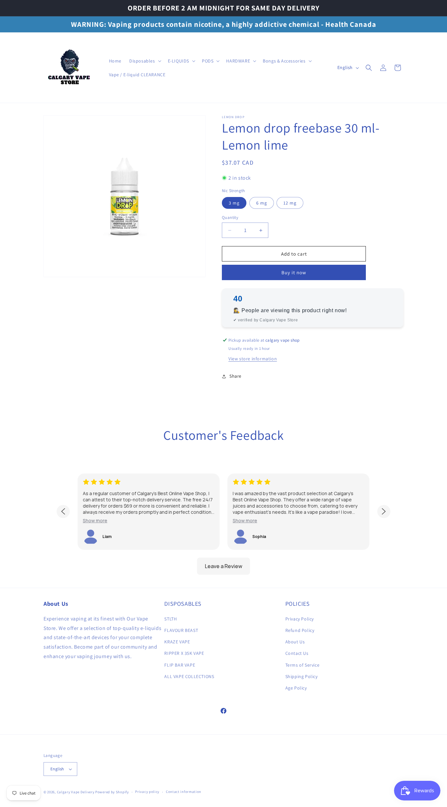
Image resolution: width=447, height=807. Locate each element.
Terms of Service (302, 665)
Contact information (183, 791)
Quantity (230, 217)
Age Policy (296, 688)
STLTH (170, 619)
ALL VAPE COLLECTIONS (189, 676)
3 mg (234, 203)
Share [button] (235, 376)
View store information (252, 359)
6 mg (261, 203)
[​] (69, 67)
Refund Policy (299, 630)
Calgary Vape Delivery (76, 792)
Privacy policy (147, 791)
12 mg (289, 203)
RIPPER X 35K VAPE (184, 653)
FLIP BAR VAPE (179, 665)
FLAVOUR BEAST (181, 630)
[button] (144, 61)
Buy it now (293, 272)
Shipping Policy (301, 676)
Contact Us (297, 653)
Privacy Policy (299, 619)
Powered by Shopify (112, 792)
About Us (295, 642)
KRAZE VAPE (177, 642)
